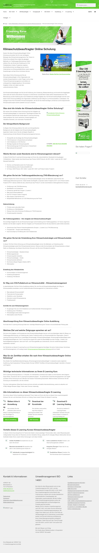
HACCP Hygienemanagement (76, 493)
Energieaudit (36, 12)
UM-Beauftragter (23, 12)
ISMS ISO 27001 (72, 489)
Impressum (6, 498)
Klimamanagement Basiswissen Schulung (39, 349)
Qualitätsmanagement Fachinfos (76, 503)
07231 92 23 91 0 (8, 489)
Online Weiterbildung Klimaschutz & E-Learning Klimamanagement (25, 23)
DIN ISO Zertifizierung (74, 495)
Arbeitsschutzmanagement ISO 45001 (78, 491)
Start (6, 23)
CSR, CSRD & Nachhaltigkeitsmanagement (80, 501)
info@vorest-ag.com (8, 491)
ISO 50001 (47, 12)
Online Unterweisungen (74, 509)
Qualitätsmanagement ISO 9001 (76, 483)
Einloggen (65, 5)
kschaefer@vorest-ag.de (84, 187)
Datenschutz (6, 496)
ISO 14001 (12, 12)
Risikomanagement (73, 499)
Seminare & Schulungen (74, 487)
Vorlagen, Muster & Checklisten (76, 505)
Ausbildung (58, 12)
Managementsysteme (73, 485)
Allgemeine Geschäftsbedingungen (13, 500)
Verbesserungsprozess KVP (75, 497)
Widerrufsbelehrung (8, 502)
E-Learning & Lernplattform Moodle (77, 507)
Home (5, 12)
